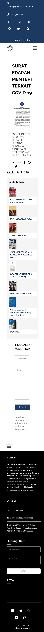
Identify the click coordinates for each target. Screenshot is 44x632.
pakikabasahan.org (22, 628)
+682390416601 (18, 14)
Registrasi (26, 40)
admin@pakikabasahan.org (21, 518)
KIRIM (23, 571)
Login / (16, 40)
